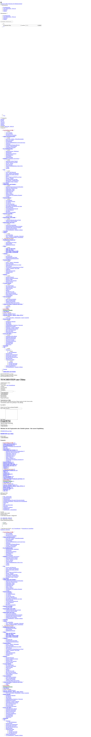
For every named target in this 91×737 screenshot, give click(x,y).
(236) (5, 447)
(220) (10, 470)
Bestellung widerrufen (5, 529)
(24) (14, 486)
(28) (8, 477)
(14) (8, 483)
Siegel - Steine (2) (9, 457)
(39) (5, 471)
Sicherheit (3, 125)
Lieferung (3, 122)
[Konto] (46, 114)
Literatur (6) (8, 460)
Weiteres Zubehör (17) (10, 458)
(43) (8, 463)
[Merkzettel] (3, 26)
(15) (9, 442)
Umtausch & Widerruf (8, 507)
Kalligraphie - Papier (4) (11, 453)
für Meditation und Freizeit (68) (12, 446)
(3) (6, 448)
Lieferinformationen (7, 497)
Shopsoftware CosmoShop (27, 528)
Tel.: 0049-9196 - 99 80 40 (6, 518)
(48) (9, 465)
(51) (6, 468)
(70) (8, 488)
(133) (8, 476)
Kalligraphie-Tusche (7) (11, 454)
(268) (5, 490)
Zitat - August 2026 (7, 496)
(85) (10, 444)
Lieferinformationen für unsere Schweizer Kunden (13, 500)
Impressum (5, 506)
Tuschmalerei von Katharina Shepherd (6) (14, 459)
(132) (8, 462)
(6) (9, 469)
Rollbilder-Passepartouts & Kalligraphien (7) (15, 451)
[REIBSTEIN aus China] (6, 431)
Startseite (2, 119)
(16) (6, 475)
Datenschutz (5, 502)
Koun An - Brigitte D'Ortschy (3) (10, 484)
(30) (14, 478)
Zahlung (2, 124)
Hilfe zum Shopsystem (8, 504)
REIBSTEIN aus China (7, 433)
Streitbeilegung (6, 508)
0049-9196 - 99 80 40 (9, 126)
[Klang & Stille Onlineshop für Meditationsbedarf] (11, 3)
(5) (6, 466)
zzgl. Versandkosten (11, 385)
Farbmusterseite (6, 498)
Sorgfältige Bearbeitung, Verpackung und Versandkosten (15, 501)
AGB (4, 503)
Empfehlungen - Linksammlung (10, 509)
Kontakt (2, 120)
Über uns (2, 121)
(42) (10, 464)
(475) (8, 487)
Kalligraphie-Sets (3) (10, 456)
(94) (8, 474)
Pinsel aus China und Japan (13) (12, 452)
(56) (9, 445)
